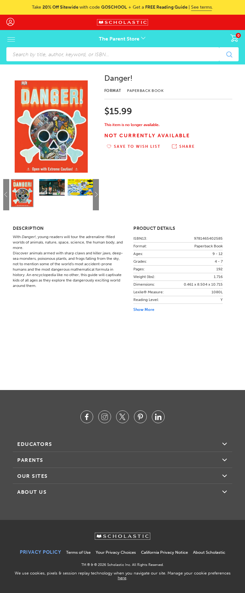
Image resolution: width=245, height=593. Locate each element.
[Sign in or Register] (13, 22)
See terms (201, 7)
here (122, 577)
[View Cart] (234, 38)
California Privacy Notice (164, 552)
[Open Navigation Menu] (11, 39)
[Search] (229, 54)
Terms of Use (78, 552)
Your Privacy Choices (116, 552)
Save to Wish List (137, 146)
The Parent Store (120, 39)
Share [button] (187, 146)
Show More (143, 309)
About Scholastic (209, 552)
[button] (96, 194)
